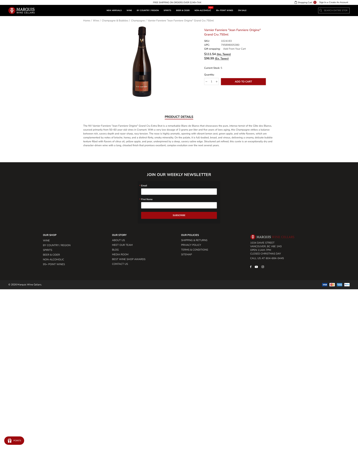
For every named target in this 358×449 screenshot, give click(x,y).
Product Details (179, 117)
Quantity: (209, 74)
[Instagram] (263, 267)
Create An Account (338, 2)
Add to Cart (243, 81)
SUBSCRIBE (179, 215)
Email (144, 185)
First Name (147, 199)
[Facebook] (250, 267)
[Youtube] (257, 267)
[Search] (321, 10)
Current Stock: (213, 68)
